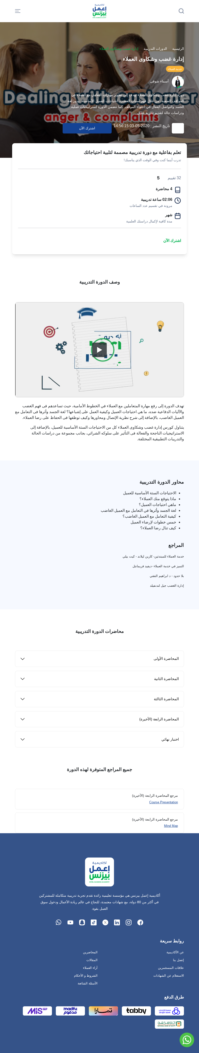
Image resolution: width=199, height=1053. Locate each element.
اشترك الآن (172, 241)
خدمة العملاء (175, 69)
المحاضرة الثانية (166, 679)
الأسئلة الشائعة (88, 983)
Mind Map (171, 826)
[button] (17, 11)
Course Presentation (163, 802)
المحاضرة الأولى (166, 658)
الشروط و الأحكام (86, 975)
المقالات (92, 960)
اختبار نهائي (170, 739)
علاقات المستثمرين (171, 968)
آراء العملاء (90, 968)
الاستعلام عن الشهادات (168, 975)
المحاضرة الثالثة (166, 699)
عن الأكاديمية (175, 952)
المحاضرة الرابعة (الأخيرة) (159, 719)
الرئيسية (178, 49)
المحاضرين (90, 952)
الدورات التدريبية (155, 49)
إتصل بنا (178, 960)
